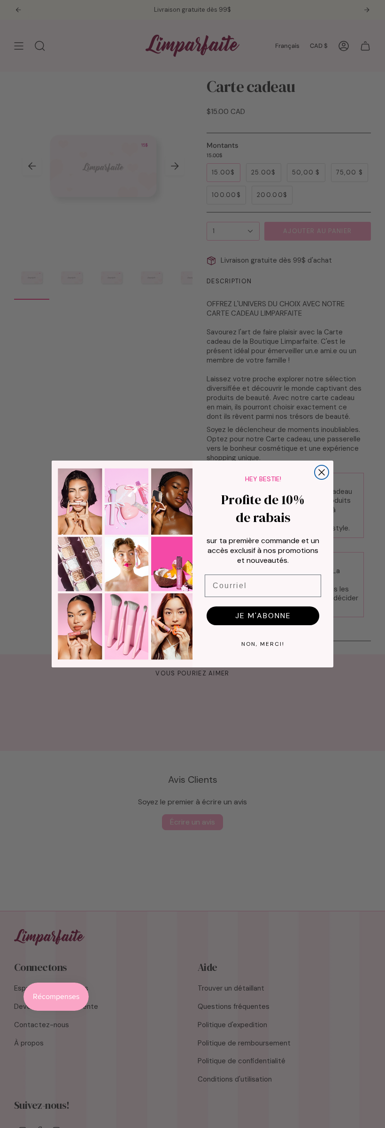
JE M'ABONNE (263, 616)
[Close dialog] (322, 472)
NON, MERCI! (263, 644)
